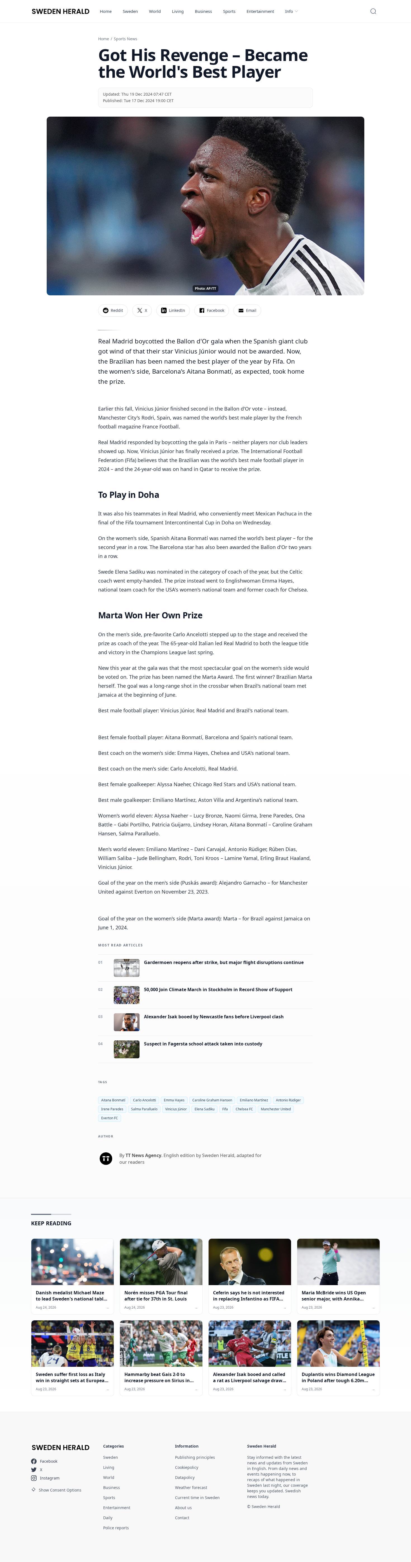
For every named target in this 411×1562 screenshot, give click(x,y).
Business (203, 11)
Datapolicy (185, 1477)
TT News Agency (143, 1155)
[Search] (373, 11)
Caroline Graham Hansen (212, 1100)
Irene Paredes (112, 1109)
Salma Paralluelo (144, 1109)
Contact (182, 1517)
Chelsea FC (244, 1109)
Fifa (225, 1109)
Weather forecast (191, 1487)
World (155, 11)
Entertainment (260, 11)
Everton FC (109, 1118)
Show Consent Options (60, 1490)
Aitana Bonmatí (113, 1100)
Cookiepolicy (186, 1467)
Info (289, 11)
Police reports (116, 1527)
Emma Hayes (174, 1100)
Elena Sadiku (204, 1109)
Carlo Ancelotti (144, 1100)
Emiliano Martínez (254, 1100)
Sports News (125, 38)
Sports (229, 11)
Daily (107, 1517)
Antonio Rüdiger (288, 1100)
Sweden (130, 11)
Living (178, 11)
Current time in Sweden (197, 1497)
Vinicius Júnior (176, 1109)
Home (106, 11)
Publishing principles (195, 1457)
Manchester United (276, 1109)
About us (183, 1507)
